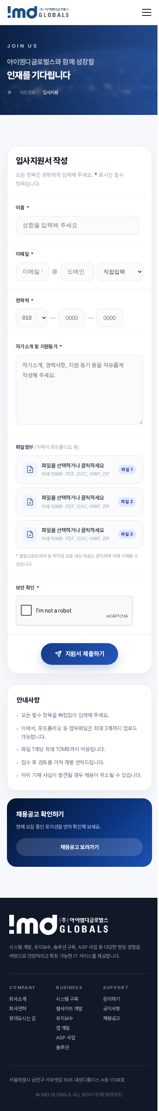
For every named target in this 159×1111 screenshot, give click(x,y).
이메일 (25, 254)
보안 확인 (27, 588)
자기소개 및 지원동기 (39, 346)
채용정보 (27, 92)
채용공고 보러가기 (80, 847)
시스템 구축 (67, 998)
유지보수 (64, 1018)
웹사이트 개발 (69, 1008)
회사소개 (17, 998)
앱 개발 (63, 1028)
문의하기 (111, 998)
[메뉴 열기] (146, 12)
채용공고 (111, 1018)
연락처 (25, 300)
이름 (22, 208)
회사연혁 (17, 1008)
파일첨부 (48, 447)
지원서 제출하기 (85, 653)
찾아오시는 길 (22, 1018)
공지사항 (111, 1008)
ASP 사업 (65, 1037)
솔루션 (62, 1047)
